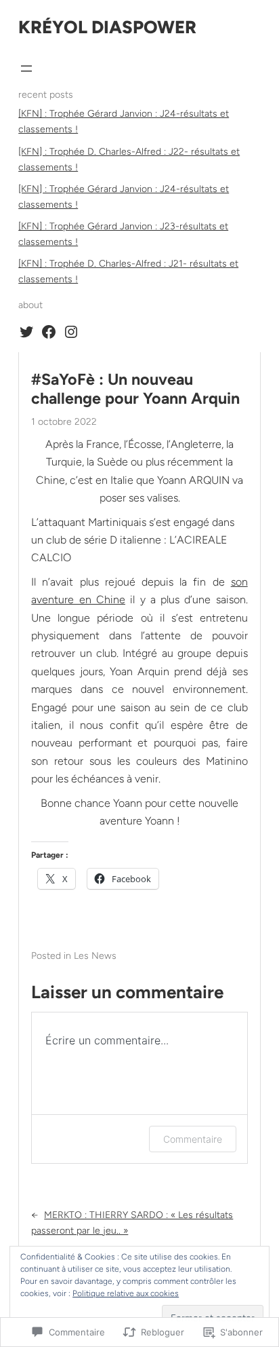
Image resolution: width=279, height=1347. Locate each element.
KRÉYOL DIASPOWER (107, 27)
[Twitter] (26, 332)
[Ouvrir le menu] (26, 68)
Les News (95, 956)
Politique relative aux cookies (125, 1293)
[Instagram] (71, 332)
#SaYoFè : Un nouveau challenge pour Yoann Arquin (135, 389)
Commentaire (192, 1139)
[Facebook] (49, 332)
